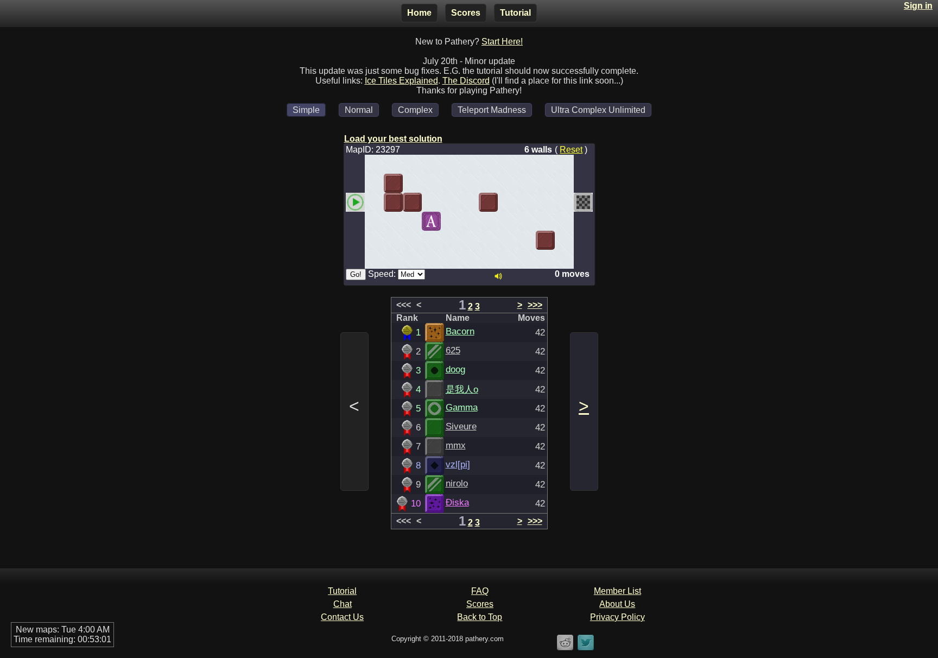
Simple (306, 110)
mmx (456, 445)
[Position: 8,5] (507, 259)
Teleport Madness (492, 110)
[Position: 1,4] (374, 240)
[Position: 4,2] (431, 202)
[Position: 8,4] (507, 240)
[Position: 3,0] (412, 164)
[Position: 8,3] (507, 221)
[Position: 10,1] (545, 183)
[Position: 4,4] (431, 240)
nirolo (457, 483)
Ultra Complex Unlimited (598, 110)
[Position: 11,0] (564, 164)
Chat (342, 604)
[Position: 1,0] (374, 164)
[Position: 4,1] (431, 183)
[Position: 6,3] (469, 221)
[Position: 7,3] (488, 221)
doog (455, 369)
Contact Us (342, 617)
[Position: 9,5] (526, 259)
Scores (465, 12)
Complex (415, 110)
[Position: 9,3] (526, 221)
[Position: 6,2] (469, 202)
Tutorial (515, 12)
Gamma (462, 407)
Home (419, 12)
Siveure (461, 426)
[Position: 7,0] (488, 164)
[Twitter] (585, 649)
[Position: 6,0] (469, 164)
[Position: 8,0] (507, 164)
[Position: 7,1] (488, 183)
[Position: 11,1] (564, 183)
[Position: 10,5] (545, 259)
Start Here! (502, 41)
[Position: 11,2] (564, 202)
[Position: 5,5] (450, 259)
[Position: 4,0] (431, 164)
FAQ (480, 591)
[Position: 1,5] (374, 259)
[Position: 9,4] (526, 240)
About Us (617, 604)
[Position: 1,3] (374, 221)
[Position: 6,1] (469, 183)
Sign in (918, 5)
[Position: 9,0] (526, 164)
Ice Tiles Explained (401, 80)
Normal (359, 110)
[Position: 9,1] (526, 183)
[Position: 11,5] (564, 259)
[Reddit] (565, 649)
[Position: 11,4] (564, 240)
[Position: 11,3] (564, 221)
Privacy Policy (617, 617)
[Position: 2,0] (393, 164)
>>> (535, 304)
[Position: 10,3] (545, 221)
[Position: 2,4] (393, 240)
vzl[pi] (458, 464)
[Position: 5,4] (450, 240)
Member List (617, 591)
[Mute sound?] (498, 276)
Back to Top (479, 617)
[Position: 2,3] (393, 221)
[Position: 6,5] (469, 259)
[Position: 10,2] (545, 202)
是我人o (462, 389)
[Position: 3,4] (412, 240)
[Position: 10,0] (545, 164)
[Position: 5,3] (450, 221)
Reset (571, 149)
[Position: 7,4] (488, 240)
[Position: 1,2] (374, 202)
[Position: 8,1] (507, 183)
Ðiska (457, 502)
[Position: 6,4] (469, 240)
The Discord (466, 80)
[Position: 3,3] (412, 221)
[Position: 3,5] (412, 259)
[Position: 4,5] (431, 259)
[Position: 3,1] (412, 183)
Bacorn (460, 331)
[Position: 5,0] (450, 164)
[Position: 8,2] (507, 202)
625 (453, 350)
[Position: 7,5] (488, 259)
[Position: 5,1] (450, 183)
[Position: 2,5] (393, 259)
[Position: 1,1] (374, 183)
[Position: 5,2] (450, 202)
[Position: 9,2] (526, 202)
